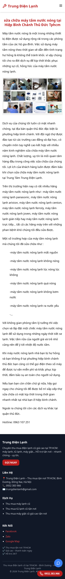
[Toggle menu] (61, 5)
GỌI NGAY (11, 462)
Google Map (13, 541)
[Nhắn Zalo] (58, 562)
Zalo (8, 536)
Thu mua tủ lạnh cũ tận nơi (21, 508)
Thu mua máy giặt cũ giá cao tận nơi (26, 513)
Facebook (11, 531)
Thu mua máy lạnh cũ (18, 503)
